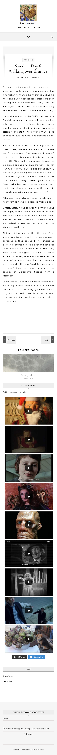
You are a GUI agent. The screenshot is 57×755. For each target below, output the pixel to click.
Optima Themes (37, 750)
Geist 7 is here (28, 375)
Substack (8, 676)
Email (5, 718)
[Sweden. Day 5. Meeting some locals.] (48, 339)
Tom (38, 77)
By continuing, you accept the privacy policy (27, 728)
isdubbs (50, 180)
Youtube (7, 681)
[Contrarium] (28, 15)
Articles (28, 60)
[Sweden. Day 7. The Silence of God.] (9, 339)
